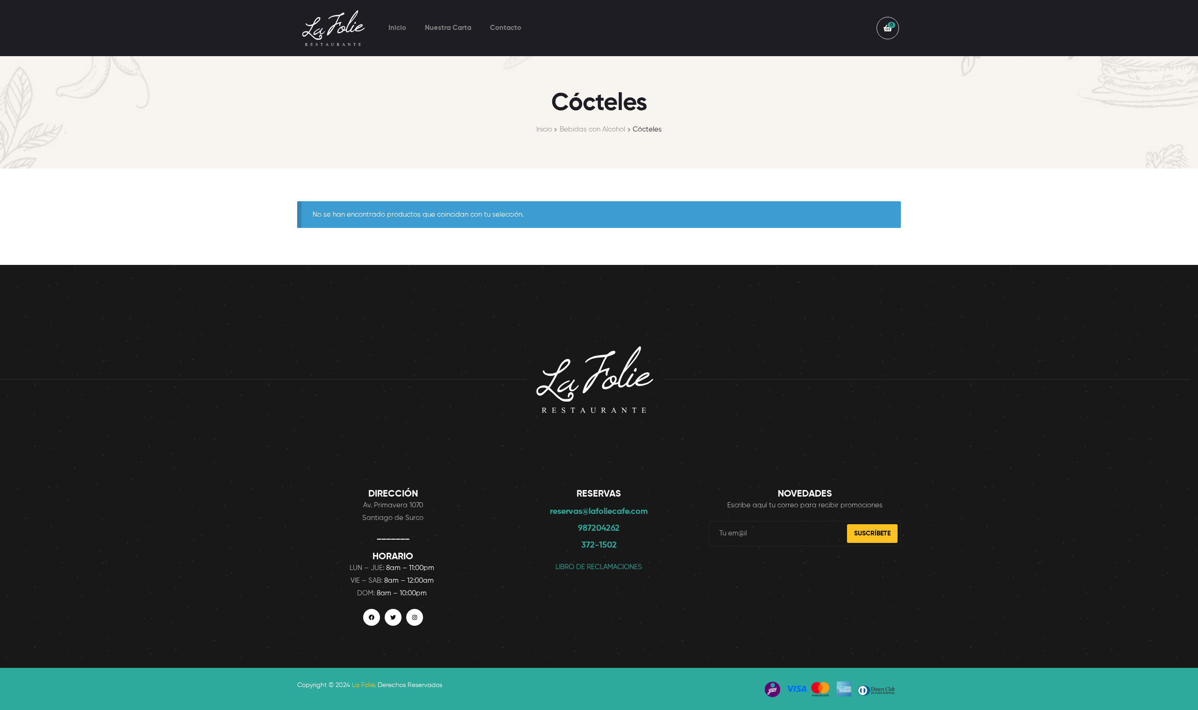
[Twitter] (393, 617)
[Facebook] (371, 617)
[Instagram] (414, 617)
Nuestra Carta (448, 27)
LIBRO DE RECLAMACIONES (598, 567)
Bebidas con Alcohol (592, 129)
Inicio (397, 27)
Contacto (505, 27)
